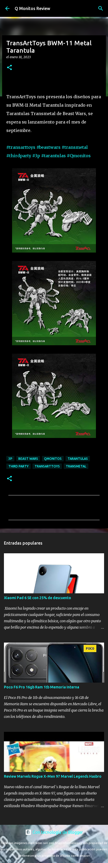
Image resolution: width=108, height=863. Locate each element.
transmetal (76, 466)
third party (18, 466)
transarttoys (47, 466)
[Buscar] (101, 8)
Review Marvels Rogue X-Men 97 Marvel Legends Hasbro (52, 776)
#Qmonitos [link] (79, 155)
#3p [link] (36, 155)
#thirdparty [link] (18, 155)
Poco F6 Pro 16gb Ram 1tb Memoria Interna (41, 687)
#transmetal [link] (75, 147)
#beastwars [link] (48, 147)
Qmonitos (53, 458)
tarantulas (78, 458)
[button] (9, 67)
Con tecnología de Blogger (57, 832)
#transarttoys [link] (20, 147)
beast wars (28, 458)
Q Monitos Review (32, 8)
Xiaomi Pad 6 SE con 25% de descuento (37, 598)
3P (10, 458)
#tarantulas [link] (53, 155)
